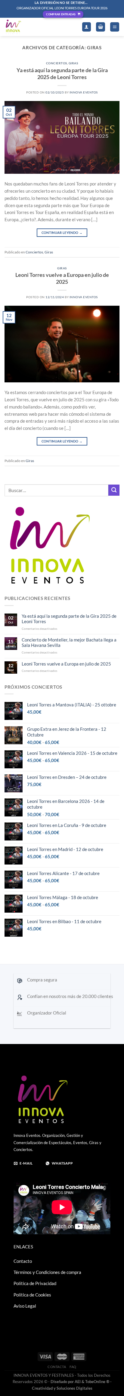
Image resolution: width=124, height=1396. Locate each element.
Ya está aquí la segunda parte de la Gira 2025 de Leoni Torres (62, 73)
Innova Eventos (84, 92)
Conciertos (56, 63)
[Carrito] (100, 27)
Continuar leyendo (62, 232)
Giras (73, 63)
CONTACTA (57, 1367)
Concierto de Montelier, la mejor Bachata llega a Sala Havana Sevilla (69, 642)
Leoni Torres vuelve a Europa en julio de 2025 (62, 278)
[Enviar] (113, 490)
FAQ (73, 1367)
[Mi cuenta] (86, 27)
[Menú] (114, 27)
